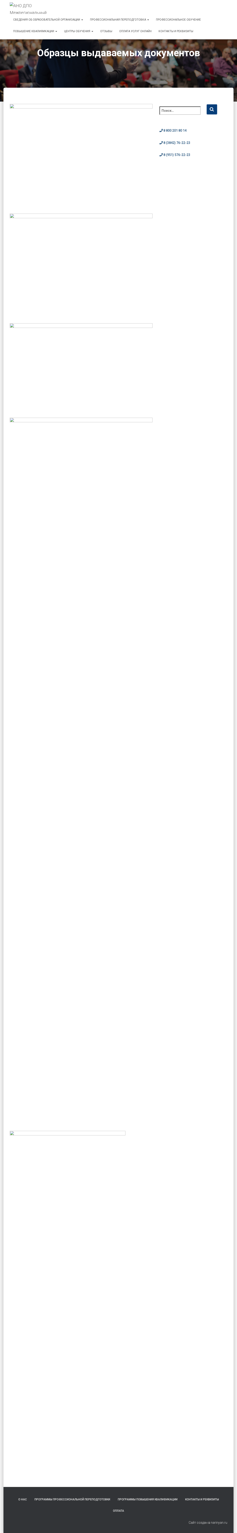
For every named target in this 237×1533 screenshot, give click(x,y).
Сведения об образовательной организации (47, 19)
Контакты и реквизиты (176, 31)
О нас (22, 1499)
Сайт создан (198, 1522)
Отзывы (106, 31)
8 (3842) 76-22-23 (176, 143)
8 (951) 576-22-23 (176, 155)
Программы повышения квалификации (148, 1499)
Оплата (118, 1510)
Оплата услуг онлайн (135, 31)
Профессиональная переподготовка (118, 19)
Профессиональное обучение (178, 19)
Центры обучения (77, 31)
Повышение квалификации (34, 31)
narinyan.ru (219, 1522)
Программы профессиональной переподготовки (72, 1499)
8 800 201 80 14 (175, 130)
